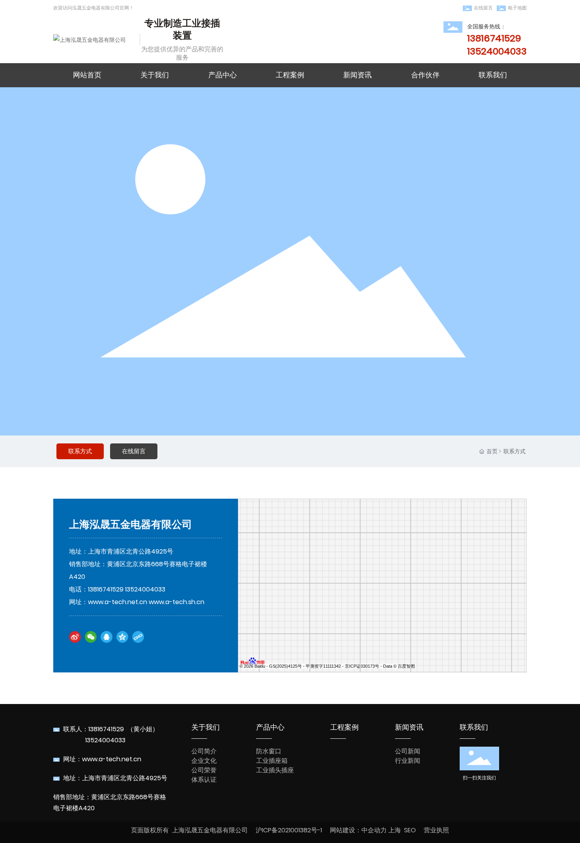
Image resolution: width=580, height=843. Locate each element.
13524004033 (145, 589)
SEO (410, 830)
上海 (394, 830)
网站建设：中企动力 (358, 830)
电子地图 (517, 7)
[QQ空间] (122, 637)
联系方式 (80, 451)
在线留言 (483, 7)
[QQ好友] (106, 637)
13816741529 (105, 589)
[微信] (91, 637)
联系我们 (474, 727)
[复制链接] (138, 637)
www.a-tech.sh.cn (176, 601)
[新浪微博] (75, 637)
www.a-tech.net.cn (117, 601)
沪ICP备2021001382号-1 (289, 830)
